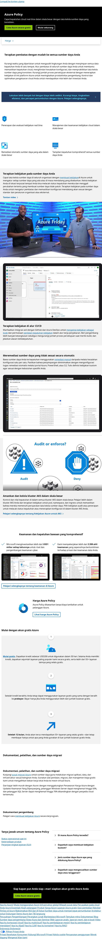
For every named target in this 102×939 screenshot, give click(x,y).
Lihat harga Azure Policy (46, 614)
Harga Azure (51, 907)
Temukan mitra (73, 916)
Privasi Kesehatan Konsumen (13, 934)
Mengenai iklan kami (17, 937)
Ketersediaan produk (11, 841)
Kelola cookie (59, 934)
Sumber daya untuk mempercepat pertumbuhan (68, 910)
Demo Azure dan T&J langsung (30, 913)
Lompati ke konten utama (12, 1)
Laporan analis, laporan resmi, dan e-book (75, 919)
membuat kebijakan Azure (27, 816)
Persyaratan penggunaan (78, 934)
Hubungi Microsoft (37, 934)
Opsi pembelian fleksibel (89, 907)
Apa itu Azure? (6, 904)
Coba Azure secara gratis (18, 27)
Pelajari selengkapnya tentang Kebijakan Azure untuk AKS (32, 513)
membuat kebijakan (69, 177)
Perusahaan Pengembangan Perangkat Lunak (21, 916)
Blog (96, 916)
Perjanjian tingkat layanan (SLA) (16, 844)
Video (98, 919)
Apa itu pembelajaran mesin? (56, 922)
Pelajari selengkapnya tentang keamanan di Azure (28, 586)
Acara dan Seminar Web (43, 919)
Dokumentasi (87, 916)
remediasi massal (62, 359)
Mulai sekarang (45, 27)
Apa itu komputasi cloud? (12, 922)
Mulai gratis (9, 656)
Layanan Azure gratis (67, 907)
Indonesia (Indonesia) (10, 928)
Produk (40, 907)
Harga (8, 40)
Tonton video (9, 197)
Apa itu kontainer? (46, 925)
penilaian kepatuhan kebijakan (38, 333)
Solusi (42, 910)
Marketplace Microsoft (54, 916)
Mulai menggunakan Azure (26, 904)
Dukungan (11, 913)
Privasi (49, 934)
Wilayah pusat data (68, 904)
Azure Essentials (13, 907)
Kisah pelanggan (29, 907)
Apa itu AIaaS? (18, 925)
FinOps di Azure (7, 910)
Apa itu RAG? (61, 925)
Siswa (28, 919)
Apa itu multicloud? (33, 922)
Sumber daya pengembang (13, 919)
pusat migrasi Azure (21, 774)
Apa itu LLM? (31, 925)
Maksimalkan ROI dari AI (26, 910)
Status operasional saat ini (13, 838)
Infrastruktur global (49, 904)
